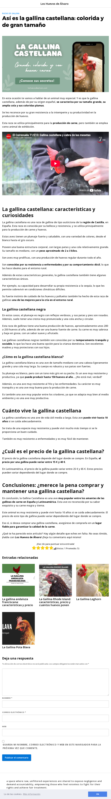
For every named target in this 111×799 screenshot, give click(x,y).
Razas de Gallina (10, 13)
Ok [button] (97, 794)
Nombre (7, 698)
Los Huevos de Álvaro (54, 3)
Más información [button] (31, 794)
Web (4, 726)
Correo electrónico (14, 712)
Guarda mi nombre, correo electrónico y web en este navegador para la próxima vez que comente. (52, 746)
